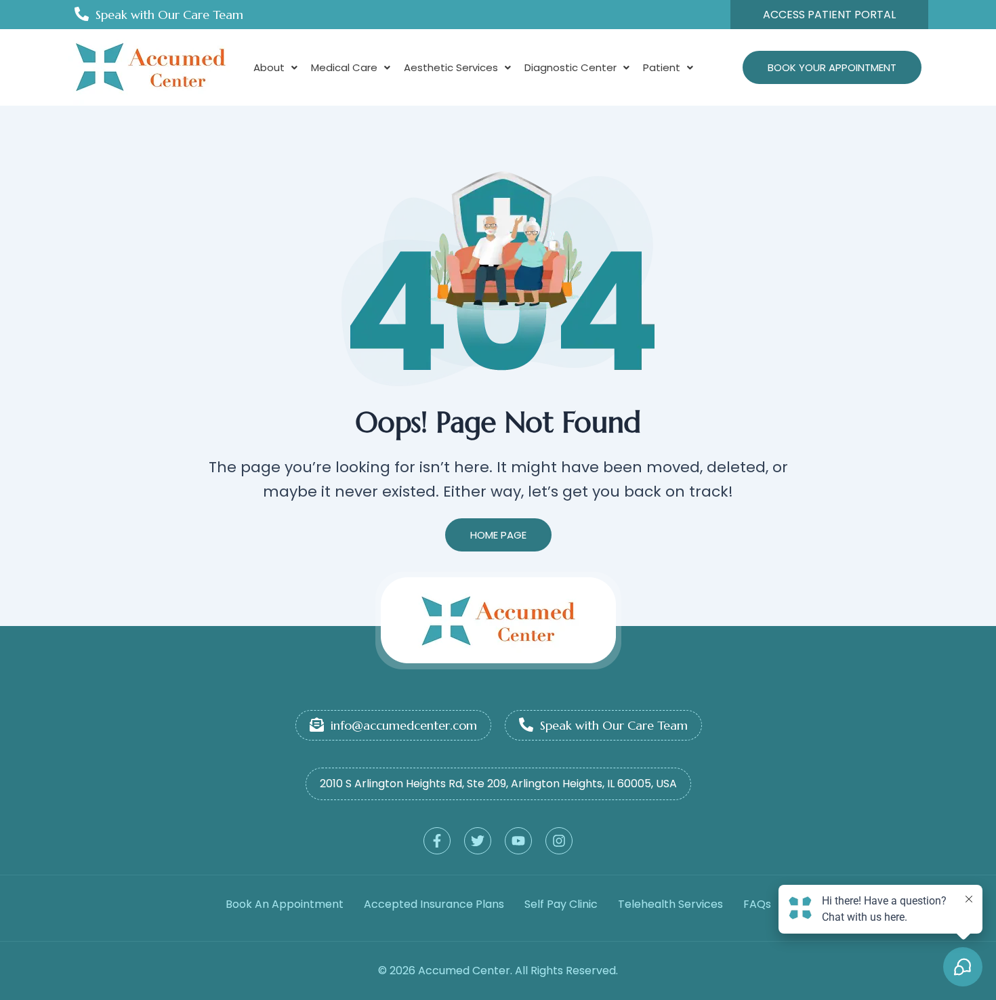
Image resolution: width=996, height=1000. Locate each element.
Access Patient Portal (829, 14)
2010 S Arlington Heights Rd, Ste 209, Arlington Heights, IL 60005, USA (498, 783)
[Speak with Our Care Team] (82, 14)
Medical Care (344, 67)
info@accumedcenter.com (404, 725)
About (269, 67)
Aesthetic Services (451, 67)
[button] (275, 67)
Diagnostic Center (570, 67)
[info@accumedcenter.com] (317, 724)
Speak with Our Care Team (169, 14)
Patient (661, 67)
